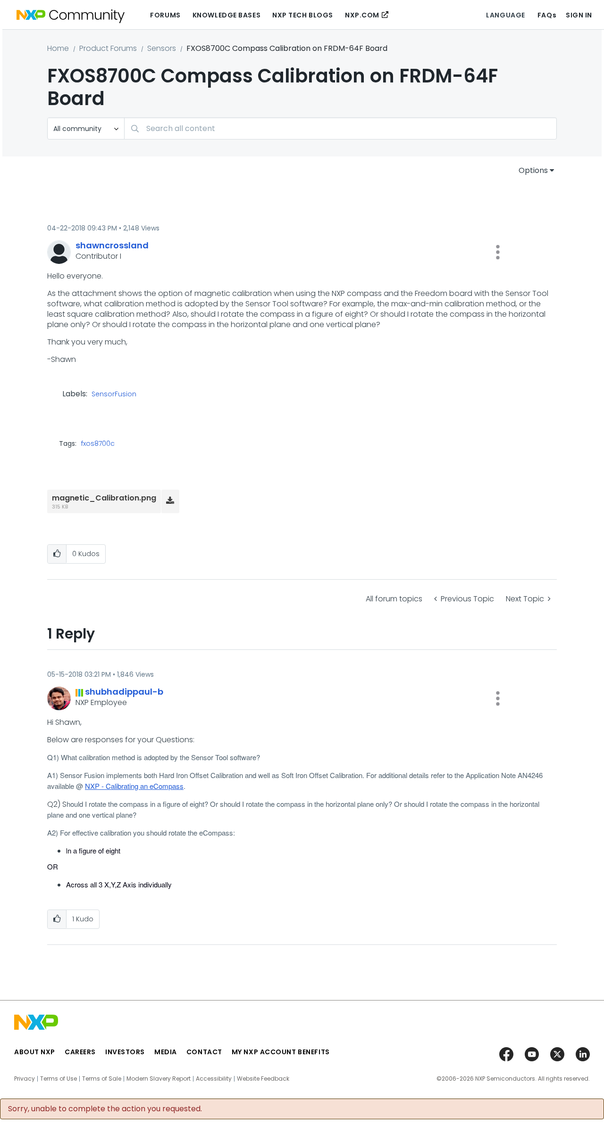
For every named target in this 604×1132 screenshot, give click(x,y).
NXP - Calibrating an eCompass (134, 786)
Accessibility (214, 1079)
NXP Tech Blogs (302, 15)
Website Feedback (263, 1079)
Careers (80, 1052)
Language (505, 15)
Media (165, 1052)
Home (58, 48)
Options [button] (533, 170)
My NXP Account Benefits (281, 1052)
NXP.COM (362, 15)
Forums (165, 15)
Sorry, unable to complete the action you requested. (105, 1109)
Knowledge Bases (226, 15)
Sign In (579, 15)
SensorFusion (114, 394)
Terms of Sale (101, 1079)
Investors (125, 1052)
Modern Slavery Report (158, 1079)
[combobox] (340, 128)
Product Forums (108, 48)
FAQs (546, 15)
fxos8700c (98, 443)
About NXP (34, 1052)
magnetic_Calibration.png (104, 497)
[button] (498, 252)
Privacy (24, 1079)
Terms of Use (58, 1079)
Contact (204, 1052)
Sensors (161, 48)
